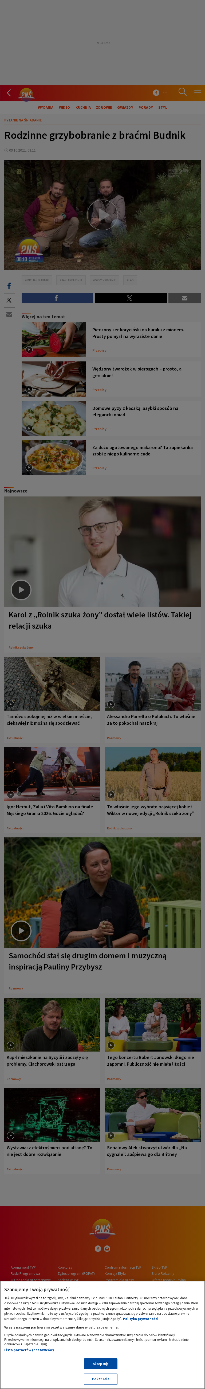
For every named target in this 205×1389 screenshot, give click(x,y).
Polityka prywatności (140, 1319)
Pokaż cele (100, 1379)
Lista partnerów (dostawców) (29, 1350)
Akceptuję (101, 1364)
